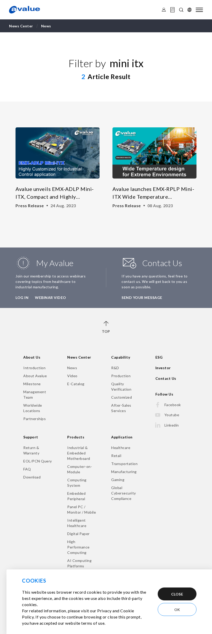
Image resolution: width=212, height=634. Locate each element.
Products (75, 437)
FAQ (27, 469)
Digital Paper (78, 533)
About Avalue (35, 376)
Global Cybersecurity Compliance (123, 493)
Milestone (32, 384)
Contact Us (165, 378)
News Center (79, 357)
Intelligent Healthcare (76, 523)
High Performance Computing (78, 547)
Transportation (124, 463)
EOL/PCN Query (37, 461)
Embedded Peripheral (76, 496)
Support (30, 437)
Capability (120, 357)
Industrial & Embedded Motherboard (78, 453)
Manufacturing (124, 471)
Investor (163, 368)
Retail (116, 455)
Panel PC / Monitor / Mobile (81, 509)
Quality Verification (121, 386)
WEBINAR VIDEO (50, 297)
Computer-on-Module (79, 469)
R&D (115, 368)
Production (121, 376)
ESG (159, 357)
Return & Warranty (31, 450)
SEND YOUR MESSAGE (142, 297)
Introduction (34, 368)
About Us (31, 357)
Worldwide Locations (32, 408)
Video (72, 376)
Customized (121, 397)
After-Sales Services (121, 408)
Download (32, 477)
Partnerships (34, 418)
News (72, 368)
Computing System (77, 483)
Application (122, 437)
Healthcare (120, 447)
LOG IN (22, 297)
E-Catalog (76, 384)
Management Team (34, 394)
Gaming (117, 479)
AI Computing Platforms (79, 563)
